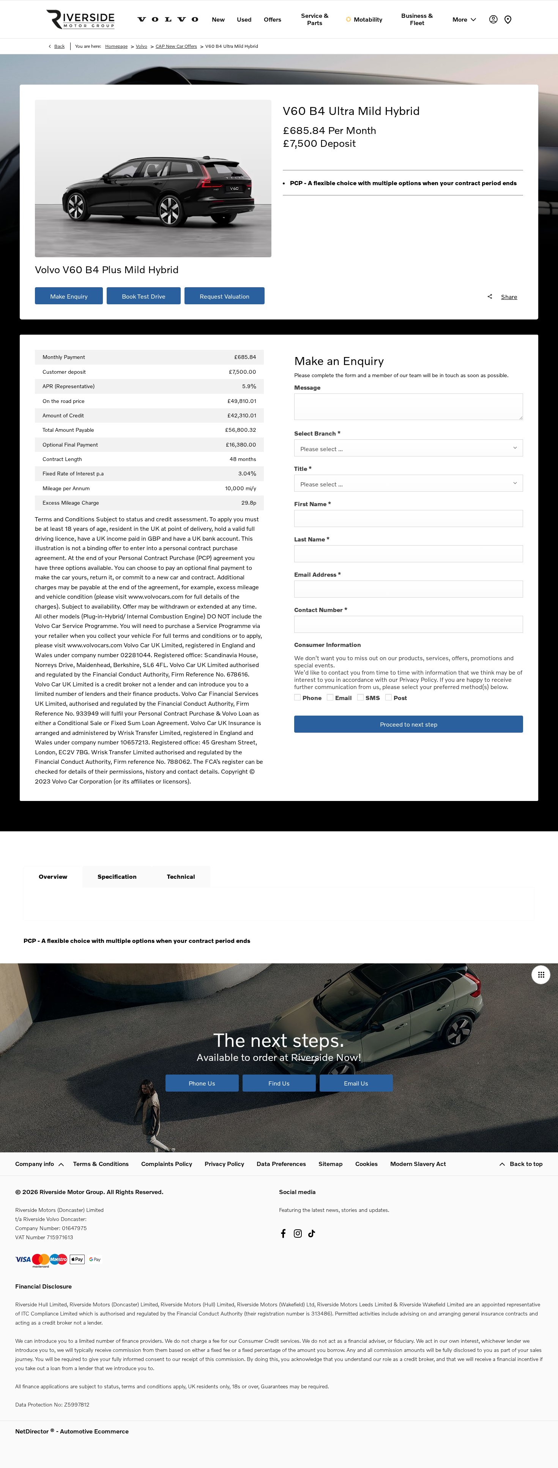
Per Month (352, 130)
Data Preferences (281, 1163)
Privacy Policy (224, 1163)
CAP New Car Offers (176, 46)
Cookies (366, 1163)
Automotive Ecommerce (94, 1431)
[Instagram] (298, 1233)
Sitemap (330, 1163)
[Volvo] (167, 19)
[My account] (493, 19)
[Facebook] (283, 1233)
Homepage (116, 46)
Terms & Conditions (101, 1163)
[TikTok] (312, 1233)
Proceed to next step (408, 724)
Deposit (338, 143)
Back (59, 46)
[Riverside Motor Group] (80, 19)
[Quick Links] (541, 975)
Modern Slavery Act (418, 1163)
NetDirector (32, 1431)
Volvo (141, 46)
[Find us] (507, 19)
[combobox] (408, 447)
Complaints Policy (166, 1163)
